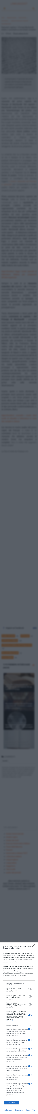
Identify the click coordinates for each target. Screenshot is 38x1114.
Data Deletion (7, 1110)
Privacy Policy (31, 1110)
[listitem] (19, 984)
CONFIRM (12, 1102)
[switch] (30, 989)
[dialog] (19, 1028)
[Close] (34, 946)
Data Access (19, 1110)
